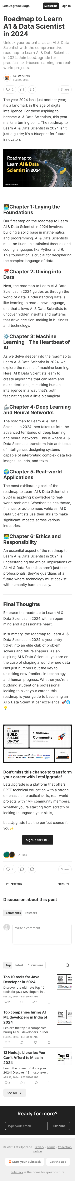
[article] (37, 989)
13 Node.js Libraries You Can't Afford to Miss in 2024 (24, 1058)
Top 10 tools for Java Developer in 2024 (21, 979)
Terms (51, 1147)
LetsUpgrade (21, 75)
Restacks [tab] (31, 913)
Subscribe (51, 6)
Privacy (39, 1147)
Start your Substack (26, 1162)
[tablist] (21, 913)
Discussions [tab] (35, 965)
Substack (17, 1172)
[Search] (67, 965)
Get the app (58, 1162)
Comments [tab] (13, 913)
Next (61, 884)
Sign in (66, 6)
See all (12, 1093)
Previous (16, 884)
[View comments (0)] (22, 89)
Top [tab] (8, 965)
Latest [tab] (19, 965)
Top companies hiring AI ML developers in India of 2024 (25, 1017)
